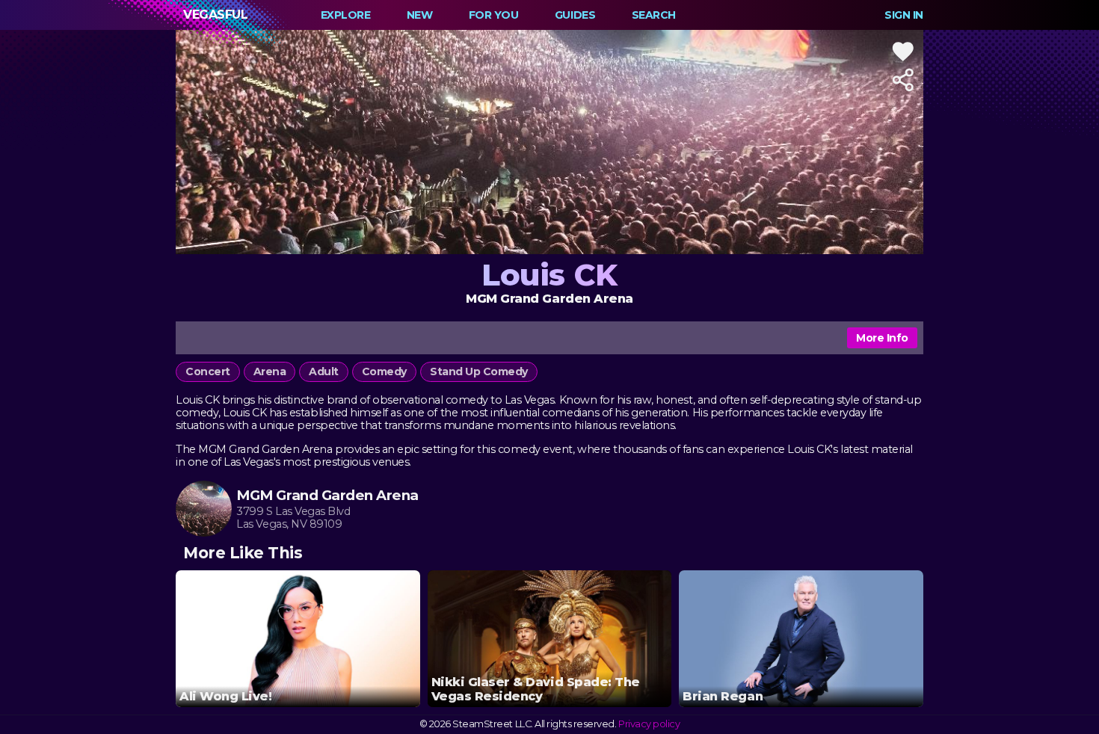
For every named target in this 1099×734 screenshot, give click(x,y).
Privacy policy (649, 724)
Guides (575, 15)
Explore (346, 15)
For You (494, 15)
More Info (882, 338)
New (420, 15)
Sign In (903, 15)
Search (654, 15)
